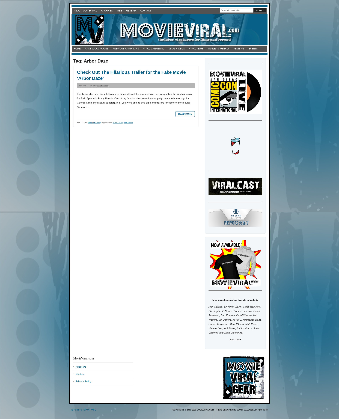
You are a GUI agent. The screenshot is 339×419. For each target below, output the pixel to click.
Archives (107, 10)
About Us (81, 366)
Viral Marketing (153, 48)
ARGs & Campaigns (96, 48)
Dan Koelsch (102, 86)
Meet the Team (126, 10)
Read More (185, 114)
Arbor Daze (118, 122)
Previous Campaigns (125, 48)
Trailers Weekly (218, 48)
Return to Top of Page (83, 410)
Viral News (196, 48)
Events (253, 48)
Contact (145, 10)
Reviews (238, 48)
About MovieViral (85, 10)
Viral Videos (177, 48)
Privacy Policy (83, 381)
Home (77, 48)
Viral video (128, 122)
